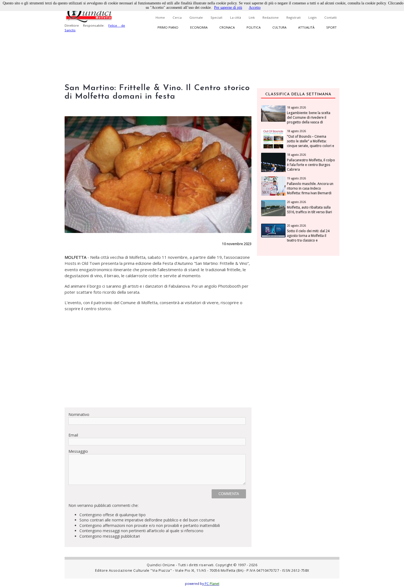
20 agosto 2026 (296, 202)
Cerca (177, 17)
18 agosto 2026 (296, 107)
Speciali (216, 17)
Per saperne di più (228, 7)
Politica (254, 27)
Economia (198, 27)
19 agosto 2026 (296, 178)
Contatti (330, 17)
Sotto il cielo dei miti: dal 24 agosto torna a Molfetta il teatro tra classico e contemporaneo (308, 238)
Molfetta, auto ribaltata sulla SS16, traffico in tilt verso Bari (309, 209)
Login (312, 17)
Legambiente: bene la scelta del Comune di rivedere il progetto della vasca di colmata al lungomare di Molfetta (308, 122)
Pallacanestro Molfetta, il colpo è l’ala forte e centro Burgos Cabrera (311, 165)
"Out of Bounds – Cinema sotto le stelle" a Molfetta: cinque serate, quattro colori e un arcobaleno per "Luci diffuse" (310, 145)
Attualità (306, 27)
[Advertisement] (158, 364)
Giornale (196, 17)
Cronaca (227, 27)
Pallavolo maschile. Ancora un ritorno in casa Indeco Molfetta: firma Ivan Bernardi (310, 188)
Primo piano (167, 27)
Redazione (270, 17)
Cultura (279, 27)
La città (235, 17)
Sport (331, 27)
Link (252, 17)
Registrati (293, 17)
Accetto (255, 7)
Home (160, 17)
